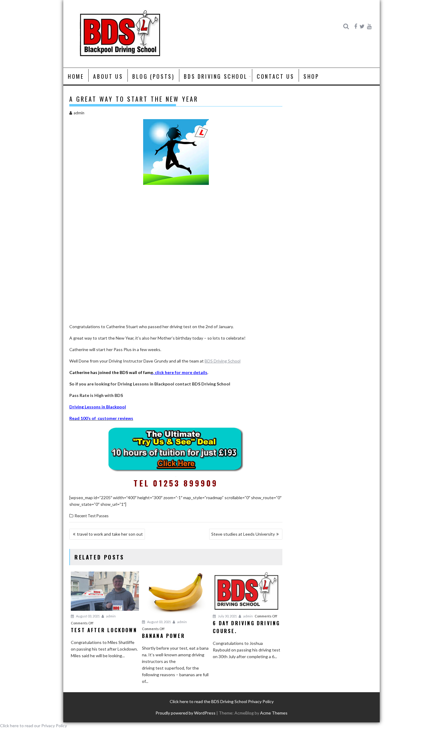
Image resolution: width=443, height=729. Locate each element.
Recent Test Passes (91, 515)
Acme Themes (273, 712)
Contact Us (275, 76)
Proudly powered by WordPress (185, 712)
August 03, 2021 (87, 616)
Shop (311, 76)
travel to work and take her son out (110, 534)
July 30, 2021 (227, 616)
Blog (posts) (153, 76)
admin (79, 112)
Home (76, 76)
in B (105, 406)
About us (108, 76)
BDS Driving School (215, 76)
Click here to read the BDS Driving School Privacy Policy (222, 701)
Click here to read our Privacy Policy (33, 725)
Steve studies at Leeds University (243, 534)
